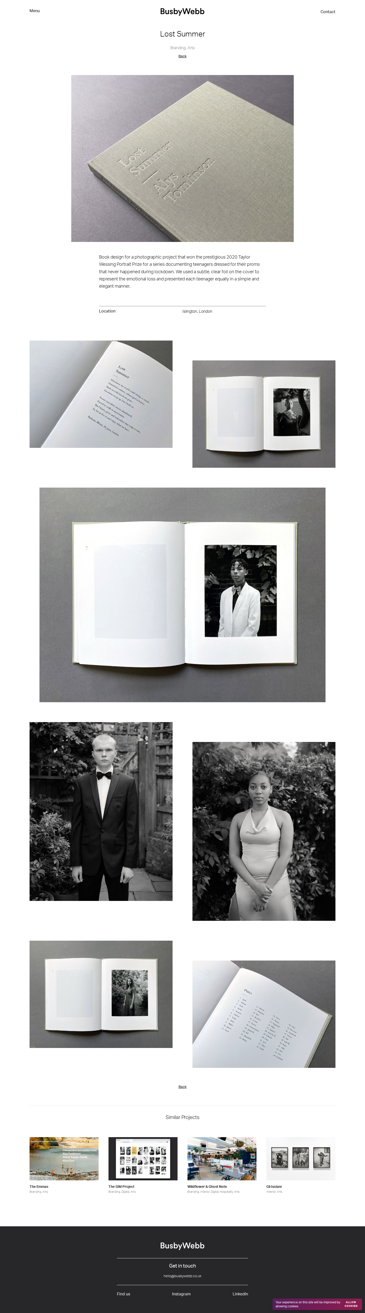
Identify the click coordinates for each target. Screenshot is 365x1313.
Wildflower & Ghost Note (207, 1187)
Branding (178, 48)
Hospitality (226, 1191)
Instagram (181, 1294)
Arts (191, 48)
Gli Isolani (274, 1187)
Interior (205, 1191)
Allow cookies (351, 1304)
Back (182, 56)
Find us (123, 1294)
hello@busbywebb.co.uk (182, 1276)
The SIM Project (121, 1187)
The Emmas (39, 1187)
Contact (328, 12)
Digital (125, 1191)
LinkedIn (240, 1294)
